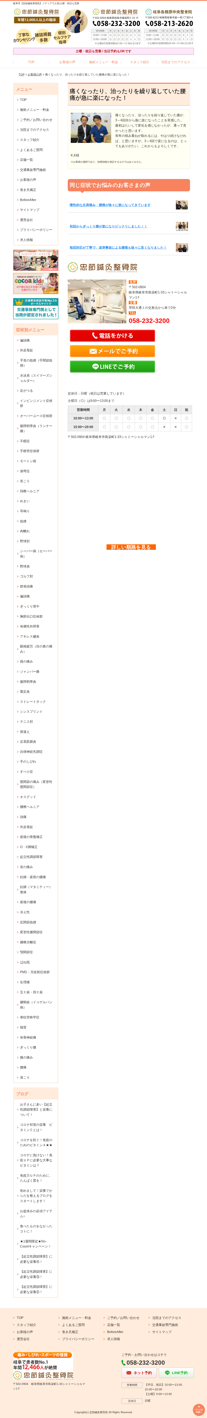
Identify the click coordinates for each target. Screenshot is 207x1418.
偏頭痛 (25, 340)
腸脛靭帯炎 (28, 681)
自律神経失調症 (31, 751)
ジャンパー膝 (29, 671)
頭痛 (23, 817)
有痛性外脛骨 (29, 626)
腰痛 (23, 1067)
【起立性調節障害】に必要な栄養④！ (36, 1259)
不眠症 (25, 441)
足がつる (26, 390)
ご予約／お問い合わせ (36, 119)
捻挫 (23, 521)
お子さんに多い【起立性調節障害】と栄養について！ (36, 1109)
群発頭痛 (26, 586)
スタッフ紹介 (139, 62)
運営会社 (26, 220)
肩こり (25, 1077)
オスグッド (28, 797)
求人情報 (26, 240)
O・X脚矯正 (29, 847)
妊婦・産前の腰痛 (33, 877)
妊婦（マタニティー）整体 (36, 889)
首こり (25, 481)
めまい (25, 501)
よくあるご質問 (31, 150)
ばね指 (25, 962)
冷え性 (25, 912)
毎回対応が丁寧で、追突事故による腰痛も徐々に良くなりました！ (118, 247)
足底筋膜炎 (28, 741)
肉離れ (25, 531)
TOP (31, 62)
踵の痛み (26, 661)
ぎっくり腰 (28, 1047)
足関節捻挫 (28, 922)
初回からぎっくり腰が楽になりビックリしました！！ (108, 226)
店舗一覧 (26, 159)
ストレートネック (33, 701)
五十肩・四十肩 (31, 992)
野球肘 (25, 541)
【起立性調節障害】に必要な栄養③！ (36, 1274)
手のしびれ (28, 761)
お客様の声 (67, 62)
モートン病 (28, 461)
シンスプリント (31, 711)
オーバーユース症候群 (36, 416)
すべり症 (26, 771)
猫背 (23, 1027)
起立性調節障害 (31, 857)
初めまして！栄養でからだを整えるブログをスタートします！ (36, 1196)
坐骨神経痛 (28, 1037)
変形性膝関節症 (31, 932)
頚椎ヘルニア (29, 491)
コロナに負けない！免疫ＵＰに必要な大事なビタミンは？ (36, 1160)
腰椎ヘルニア (29, 806)
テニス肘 (26, 721)
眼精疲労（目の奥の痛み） (36, 649)
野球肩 (25, 566)
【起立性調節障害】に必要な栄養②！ (36, 1289)
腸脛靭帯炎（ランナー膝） (36, 428)
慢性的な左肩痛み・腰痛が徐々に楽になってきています (110, 205)
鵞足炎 (25, 691)
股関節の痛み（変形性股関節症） (36, 784)
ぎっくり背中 (29, 606)
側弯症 (25, 471)
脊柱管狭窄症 (29, 1017)
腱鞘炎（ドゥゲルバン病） (36, 1004)
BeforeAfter (28, 200)
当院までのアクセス (175, 62)
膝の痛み (26, 1057)
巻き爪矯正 (28, 190)
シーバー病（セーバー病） (36, 553)
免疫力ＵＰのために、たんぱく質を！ (36, 1178)
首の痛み (26, 867)
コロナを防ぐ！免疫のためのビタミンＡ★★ (36, 1142)
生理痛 (25, 982)
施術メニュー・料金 (103, 62)
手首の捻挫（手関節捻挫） (36, 363)
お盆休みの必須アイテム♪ (36, 1213)
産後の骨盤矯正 (31, 837)
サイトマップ (29, 210)
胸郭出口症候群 (31, 616)
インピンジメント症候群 (36, 403)
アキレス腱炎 (29, 636)
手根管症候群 (29, 451)
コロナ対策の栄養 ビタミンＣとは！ (36, 1127)
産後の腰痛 (28, 902)
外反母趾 (26, 350)
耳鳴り (25, 511)
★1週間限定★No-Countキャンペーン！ (35, 1244)
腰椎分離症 (28, 942)
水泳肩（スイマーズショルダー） (36, 378)
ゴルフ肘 (26, 576)
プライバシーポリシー (36, 229)
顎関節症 (26, 952)
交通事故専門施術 (33, 170)
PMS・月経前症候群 (35, 972)
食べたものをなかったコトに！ (36, 1228)
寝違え (25, 731)
